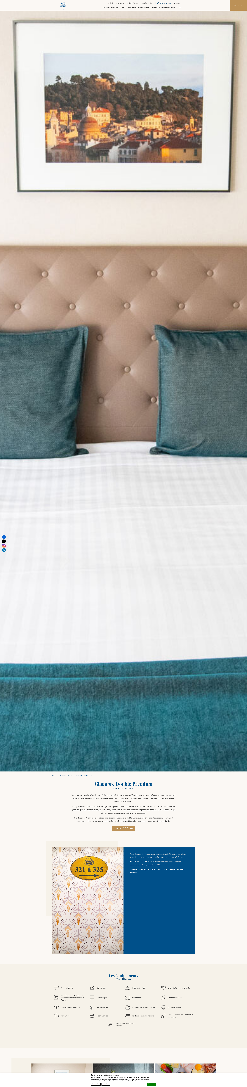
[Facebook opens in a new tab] (4, 537)
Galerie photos (132, 3)
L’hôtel (110, 3)
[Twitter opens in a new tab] (4, 541)
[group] (123, 391)
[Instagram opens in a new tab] (4, 546)
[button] (177, 3)
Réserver (238, 5)
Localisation (120, 3)
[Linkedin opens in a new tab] (4, 550)
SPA (122, 7)
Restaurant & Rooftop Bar (138, 7)
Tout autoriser (151, 1084)
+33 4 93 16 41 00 (165, 3)
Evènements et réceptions (163, 7)
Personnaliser (95, 1084)
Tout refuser (106, 1084)
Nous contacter (146, 3)
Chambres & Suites (110, 7)
